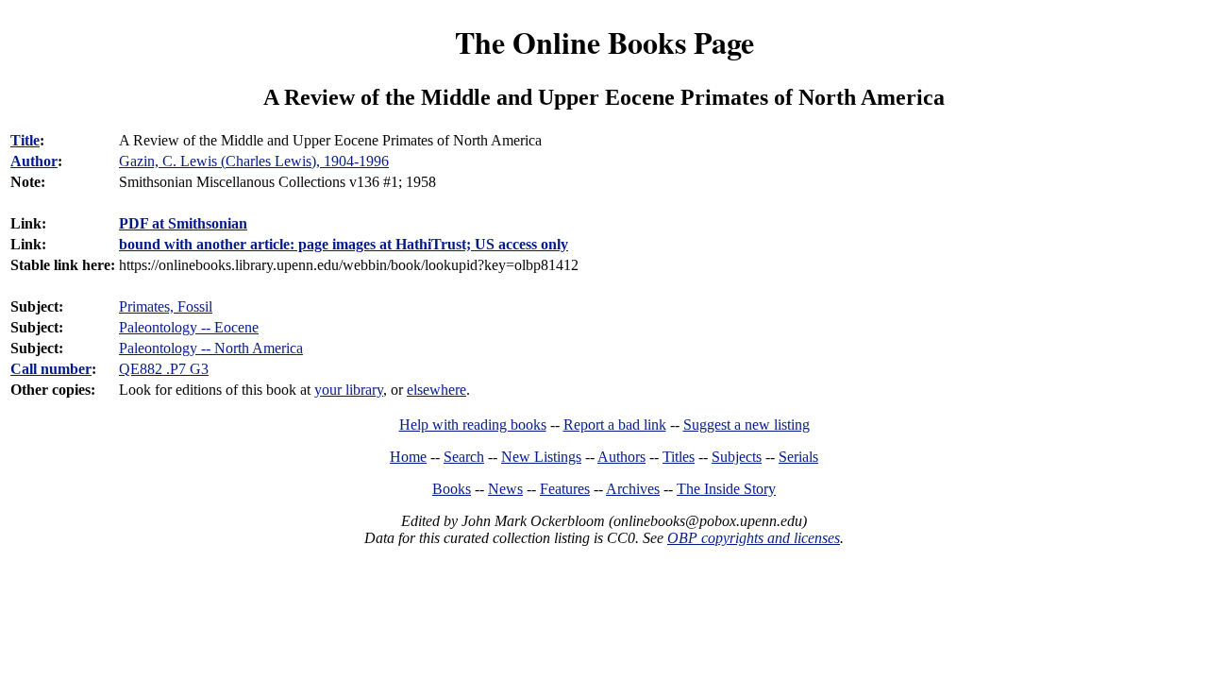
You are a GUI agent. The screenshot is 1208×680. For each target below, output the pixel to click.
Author (34, 161)
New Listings (541, 457)
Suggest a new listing (746, 424)
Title (25, 140)
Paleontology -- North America (211, 348)
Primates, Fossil (165, 306)
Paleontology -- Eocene (189, 327)
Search (464, 457)
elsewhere (436, 390)
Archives (633, 489)
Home (408, 457)
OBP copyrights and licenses (753, 538)
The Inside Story (726, 489)
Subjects (737, 457)
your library (348, 390)
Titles (679, 457)
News (505, 489)
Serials (798, 457)
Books (451, 489)
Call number (51, 369)
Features (565, 489)
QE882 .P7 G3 (164, 369)
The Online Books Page (604, 42)
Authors (621, 457)
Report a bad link (614, 424)
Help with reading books (472, 424)
